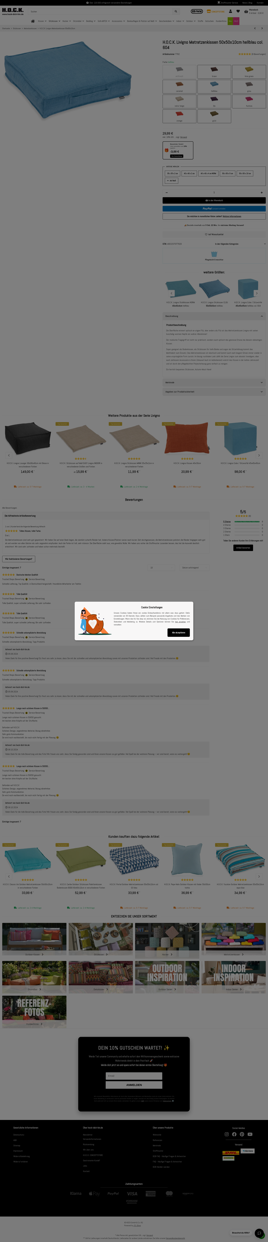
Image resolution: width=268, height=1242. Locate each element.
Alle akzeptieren (178, 632)
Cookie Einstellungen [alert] (151, 607)
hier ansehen (180, 621)
